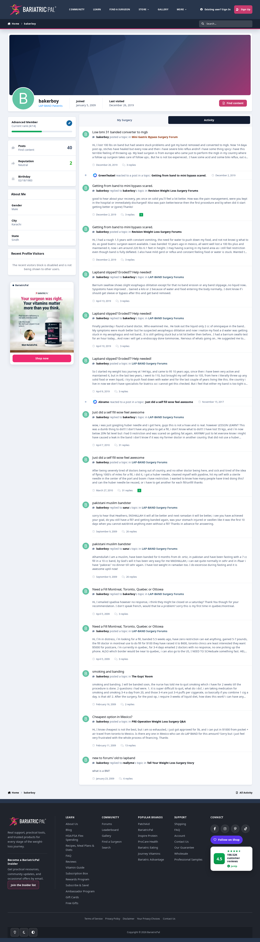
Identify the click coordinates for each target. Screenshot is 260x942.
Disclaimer (128, 918)
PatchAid (144, 824)
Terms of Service (94, 918)
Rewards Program (77, 879)
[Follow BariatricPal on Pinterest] (235, 829)
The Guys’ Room (142, 676)
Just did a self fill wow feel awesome (169, 402)
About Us (72, 824)
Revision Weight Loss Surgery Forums (173, 190)
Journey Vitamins (149, 853)
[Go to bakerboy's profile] (85, 134)
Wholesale (181, 853)
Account (179, 836)
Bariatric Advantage (151, 859)
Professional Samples (188, 859)
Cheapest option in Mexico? (112, 717)
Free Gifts (72, 903)
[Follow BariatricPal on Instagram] (225, 829)
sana (126, 507)
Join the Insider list (23, 885)
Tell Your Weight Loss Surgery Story (170, 763)
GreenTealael (106, 175)
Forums (107, 824)
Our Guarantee (184, 847)
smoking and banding (108, 671)
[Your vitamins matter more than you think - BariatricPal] (42, 321)
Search (106, 847)
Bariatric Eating (148, 847)
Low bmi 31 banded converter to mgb (120, 132)
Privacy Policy (112, 918)
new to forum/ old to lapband (113, 758)
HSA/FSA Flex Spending (74, 837)
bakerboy (102, 137)
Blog (69, 830)
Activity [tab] (209, 120)
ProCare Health (148, 841)
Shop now (42, 358)
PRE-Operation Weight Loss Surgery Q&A (159, 721)
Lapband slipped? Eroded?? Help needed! (122, 272)
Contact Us (181, 841)
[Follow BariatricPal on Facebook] (215, 829)
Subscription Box (77, 873)
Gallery (106, 836)
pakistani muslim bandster (111, 503)
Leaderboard (110, 830)
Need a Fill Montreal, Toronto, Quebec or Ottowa (127, 589)
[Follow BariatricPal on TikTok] (245, 829)
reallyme (128, 763)
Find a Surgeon (112, 841)
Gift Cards (72, 897)
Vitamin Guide (75, 867)
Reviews (71, 861)
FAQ (68, 855)
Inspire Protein (147, 836)
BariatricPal (145, 830)
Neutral (23, 165)
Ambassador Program (80, 891)
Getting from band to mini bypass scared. (179, 175)
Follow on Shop (229, 839)
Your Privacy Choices (148, 918)
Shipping (180, 824)
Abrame (103, 402)
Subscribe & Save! (77, 885)
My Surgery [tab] (124, 120)
